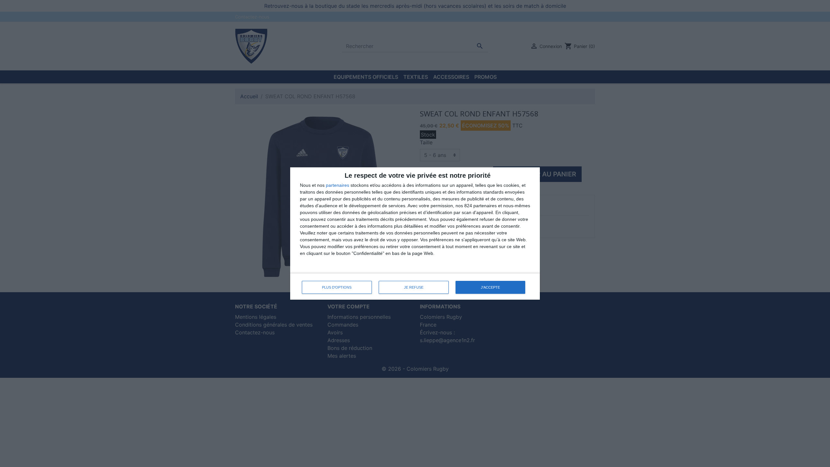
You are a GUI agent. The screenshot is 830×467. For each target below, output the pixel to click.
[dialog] (415, 233)
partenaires (337, 185)
